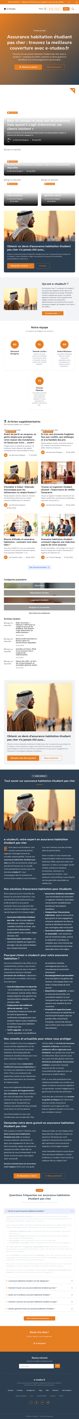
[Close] (76, 2)
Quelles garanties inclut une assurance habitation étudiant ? (31, 1309)
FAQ (47, 1390)
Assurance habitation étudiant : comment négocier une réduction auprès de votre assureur (58, 542)
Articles (20, 1390)
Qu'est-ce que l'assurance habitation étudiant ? (26, 1211)
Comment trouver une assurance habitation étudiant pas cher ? (32, 1288)
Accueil (10, 1390)
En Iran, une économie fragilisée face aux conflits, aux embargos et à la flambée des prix (57, 437)
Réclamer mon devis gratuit (23, 758)
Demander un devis (19, 266)
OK (57, 1366)
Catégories (31, 1390)
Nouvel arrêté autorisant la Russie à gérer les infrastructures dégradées (38, 166)
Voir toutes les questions (38, 1318)
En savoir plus (51, 313)
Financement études (14, 532)
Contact (42, 266)
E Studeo (11, 9)
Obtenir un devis (29, 67)
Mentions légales (21, 1396)
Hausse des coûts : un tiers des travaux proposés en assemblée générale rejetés (56, 191)
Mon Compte (55, 9)
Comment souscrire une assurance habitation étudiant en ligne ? (32, 1302)
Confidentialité (41, 1396)
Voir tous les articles (38, 567)
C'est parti (41, 1343)
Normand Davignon (22, 140)
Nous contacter (54, 67)
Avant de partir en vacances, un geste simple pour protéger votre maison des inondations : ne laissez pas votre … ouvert (20, 438)
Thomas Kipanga (55, 557)
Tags (40, 1390)
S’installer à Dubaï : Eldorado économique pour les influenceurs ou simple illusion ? (20, 489)
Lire (69, 2)
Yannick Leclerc (17, 557)
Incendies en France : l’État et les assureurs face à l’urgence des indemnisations (18, 191)
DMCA (61, 1396)
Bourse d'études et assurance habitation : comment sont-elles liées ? (20, 542)
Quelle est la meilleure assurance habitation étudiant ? (29, 1295)
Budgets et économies (39, 607)
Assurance (11, 432)
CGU (31, 1396)
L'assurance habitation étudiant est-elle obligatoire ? (28, 1281)
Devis (66, 9)
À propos (53, 1396)
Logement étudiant (51, 480)
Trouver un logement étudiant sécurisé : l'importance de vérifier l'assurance (58, 489)
